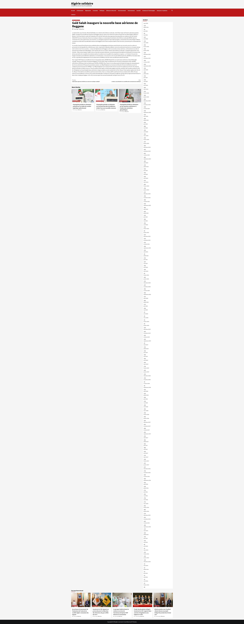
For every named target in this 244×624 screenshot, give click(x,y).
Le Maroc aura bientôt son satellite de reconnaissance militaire (126, 80)
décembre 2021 (147, 236)
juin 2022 (146, 217)
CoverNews (127, 622)
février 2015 (146, 553)
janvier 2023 (146, 189)
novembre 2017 (147, 426)
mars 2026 (146, 42)
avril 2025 (146, 85)
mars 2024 (146, 135)
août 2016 (146, 484)
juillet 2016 (146, 488)
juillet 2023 (146, 166)
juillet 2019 (146, 348)
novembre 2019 (147, 333)
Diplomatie (88, 10)
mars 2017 (146, 457)
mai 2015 (146, 542)
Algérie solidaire (82, 3)
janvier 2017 (146, 464)
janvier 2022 (146, 232)
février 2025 (146, 93)
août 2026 (146, 23)
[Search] (172, 10)
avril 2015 (146, 546)
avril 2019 (146, 360)
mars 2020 (146, 317)
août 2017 (146, 437)
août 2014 (146, 565)
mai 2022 (146, 220)
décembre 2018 (147, 375)
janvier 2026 (146, 50)
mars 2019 (146, 364)
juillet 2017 (146, 441)
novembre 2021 (147, 240)
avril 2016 (146, 499)
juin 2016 (146, 492)
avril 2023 (146, 178)
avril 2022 (146, 224)
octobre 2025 (147, 62)
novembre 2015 (147, 519)
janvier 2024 (146, 143)
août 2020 (146, 298)
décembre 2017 (147, 422)
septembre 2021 (147, 248)
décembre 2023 (147, 147)
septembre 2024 (147, 112)
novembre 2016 (147, 472)
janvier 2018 (146, 418)
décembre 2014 (147, 561)
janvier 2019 (146, 371)
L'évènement (74, 605)
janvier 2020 (146, 325)
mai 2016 (146, 495)
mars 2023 (146, 182)
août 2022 (146, 209)
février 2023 (146, 186)
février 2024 (146, 139)
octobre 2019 (147, 337)
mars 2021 (146, 271)
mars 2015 (146, 550)
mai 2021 (146, 263)
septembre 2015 (147, 526)
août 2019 (146, 344)
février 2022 (146, 228)
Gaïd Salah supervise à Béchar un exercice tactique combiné (86, 80)
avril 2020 (146, 313)
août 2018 (146, 391)
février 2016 (146, 507)
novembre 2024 (147, 104)
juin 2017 (146, 445)
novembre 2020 (147, 286)
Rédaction (81, 29)
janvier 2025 (146, 97)
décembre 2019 (147, 329)
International (131, 10)
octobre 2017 (147, 430)
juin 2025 (146, 77)
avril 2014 (146, 581)
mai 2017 (146, 449)
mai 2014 (146, 577)
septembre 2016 (147, 480)
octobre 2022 (147, 201)
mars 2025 (146, 89)
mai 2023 (146, 174)
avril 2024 (146, 131)
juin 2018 (146, 399)
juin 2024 (146, 124)
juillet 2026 (146, 27)
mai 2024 (146, 127)
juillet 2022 (146, 213)
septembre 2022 (147, 205)
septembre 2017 (147, 433)
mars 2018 (146, 410)
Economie (95, 10)
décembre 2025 (147, 54)
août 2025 (146, 69)
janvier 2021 (146, 279)
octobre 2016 (147, 476)
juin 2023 (146, 170)
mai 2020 (146, 310)
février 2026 (146, 46)
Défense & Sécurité (111, 10)
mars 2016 (146, 503)
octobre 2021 (147, 244)
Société (138, 10)
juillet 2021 (146, 255)
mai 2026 (146, 35)
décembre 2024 (147, 100)
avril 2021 (146, 267)
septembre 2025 (147, 66)
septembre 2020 (147, 294)
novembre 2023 (147, 151)
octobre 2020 (147, 290)
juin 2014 (146, 573)
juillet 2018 (146, 395)
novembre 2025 (147, 58)
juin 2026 (146, 31)
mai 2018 (146, 402)
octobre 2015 (147, 523)
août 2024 (146, 116)
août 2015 (146, 530)
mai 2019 (146, 356)
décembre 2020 (147, 282)
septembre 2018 (147, 387)
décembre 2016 (147, 468)
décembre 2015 (147, 515)
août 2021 (146, 251)
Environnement (122, 10)
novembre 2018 (147, 379)
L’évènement (80, 10)
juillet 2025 (146, 73)
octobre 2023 (147, 155)
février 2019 (146, 368)
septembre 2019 (147, 340)
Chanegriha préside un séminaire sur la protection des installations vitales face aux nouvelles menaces (106, 106)
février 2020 (146, 321)
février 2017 (146, 461)
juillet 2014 (146, 569)
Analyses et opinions (162, 10)
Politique (102, 10)
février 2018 (146, 414)
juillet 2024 (146, 120)
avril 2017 (146, 453)
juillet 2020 (146, 302)
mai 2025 (146, 81)
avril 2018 (146, 406)
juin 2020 (146, 306)
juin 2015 (146, 538)
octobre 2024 (147, 108)
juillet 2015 (146, 534)
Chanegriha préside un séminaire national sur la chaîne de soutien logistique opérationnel (82, 106)
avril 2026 (146, 38)
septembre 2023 (147, 158)
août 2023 (146, 162)
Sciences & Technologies (148, 10)
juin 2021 (146, 259)
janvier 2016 (146, 511)
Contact (73, 14)
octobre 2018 (147, 383)
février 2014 (146, 584)
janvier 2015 (146, 557)
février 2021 (146, 275)
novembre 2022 (147, 197)
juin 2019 (146, 352)
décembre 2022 (147, 193)
